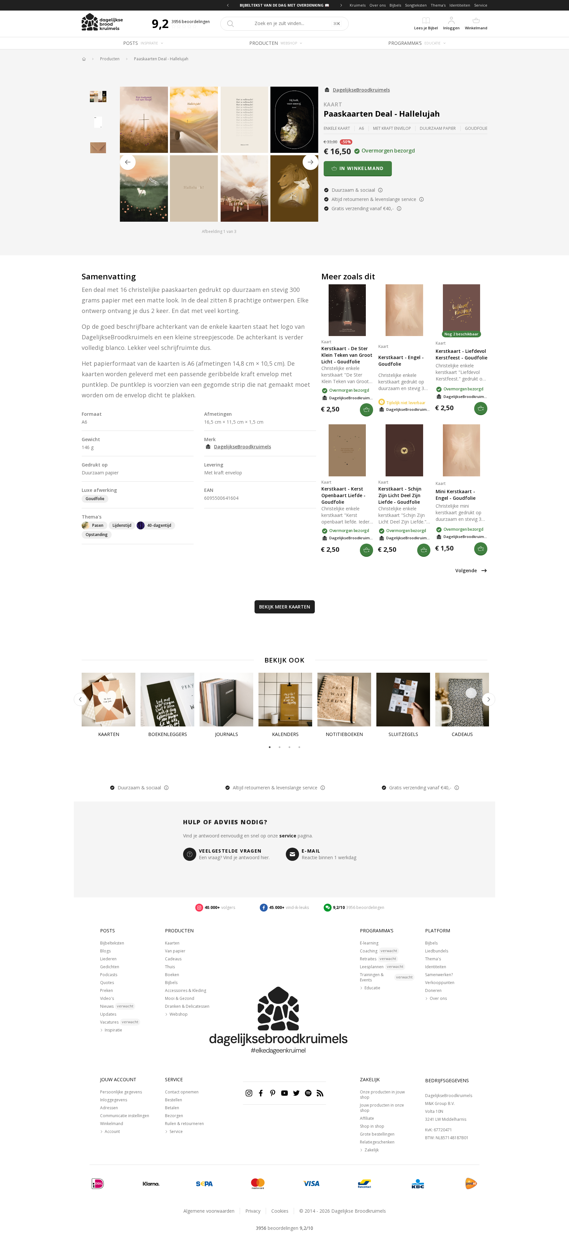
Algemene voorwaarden (208, 1211)
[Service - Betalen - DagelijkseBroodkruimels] (98, 1183)
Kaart (333, 104)
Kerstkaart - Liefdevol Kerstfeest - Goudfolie (461, 354)
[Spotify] (308, 1093)
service (287, 836)
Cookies (279, 1211)
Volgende (466, 570)
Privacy (252, 1211)
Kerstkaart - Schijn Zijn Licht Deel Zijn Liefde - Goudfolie (399, 495)
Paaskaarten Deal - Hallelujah (161, 59)
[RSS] (320, 1093)
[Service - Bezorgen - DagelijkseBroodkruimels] (471, 1183)
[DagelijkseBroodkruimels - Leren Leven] (84, 59)
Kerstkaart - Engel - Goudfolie (401, 360)
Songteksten (416, 5)
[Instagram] (249, 1093)
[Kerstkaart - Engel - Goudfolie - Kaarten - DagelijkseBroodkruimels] (404, 310)
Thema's (438, 5)
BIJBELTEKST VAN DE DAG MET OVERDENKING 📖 (284, 5)
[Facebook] (260, 1093)
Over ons (377, 5)
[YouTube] (284, 1093)
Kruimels (358, 5)
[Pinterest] (272, 1093)
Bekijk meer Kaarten (284, 607)
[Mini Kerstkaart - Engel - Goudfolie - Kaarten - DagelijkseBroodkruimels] (461, 450)
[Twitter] (296, 1093)
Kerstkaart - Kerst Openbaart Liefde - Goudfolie (343, 495)
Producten (110, 59)
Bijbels (395, 5)
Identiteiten (459, 5)
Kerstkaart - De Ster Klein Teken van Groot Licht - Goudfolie (346, 355)
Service (480, 5)
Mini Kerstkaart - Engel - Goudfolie (455, 494)
